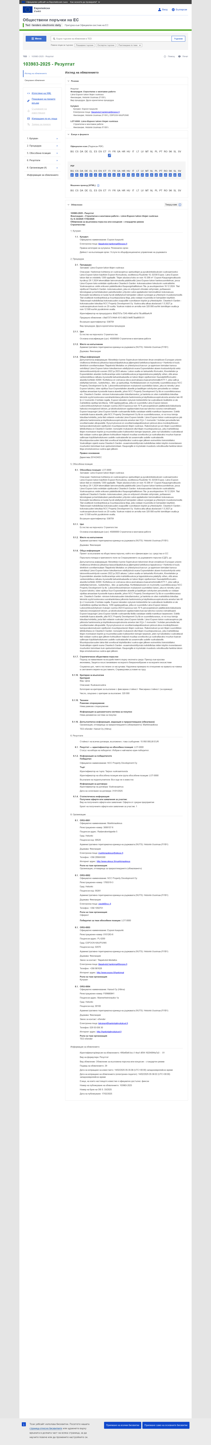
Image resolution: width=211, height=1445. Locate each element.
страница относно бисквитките (46, 1428)
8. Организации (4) (37, 167)
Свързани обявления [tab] (35, 80)
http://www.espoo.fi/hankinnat (110, 972)
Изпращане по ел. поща (44, 118)
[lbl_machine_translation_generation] (98, 185)
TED (25, 56)
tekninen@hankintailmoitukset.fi (113, 1023)
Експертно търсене (106, 45)
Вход (165, 9)
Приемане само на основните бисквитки (165, 1425)
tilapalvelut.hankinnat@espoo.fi (105, 112)
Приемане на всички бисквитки (122, 1425)
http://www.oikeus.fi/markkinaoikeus (113, 861)
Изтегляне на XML (41, 93)
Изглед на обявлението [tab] (36, 73)
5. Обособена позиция (39, 153)
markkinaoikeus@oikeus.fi (110, 853)
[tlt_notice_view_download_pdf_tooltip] (72, 175)
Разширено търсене (84, 45)
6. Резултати (33, 160)
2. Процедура (34, 146)
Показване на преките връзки (43, 101)
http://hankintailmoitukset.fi (109, 1031)
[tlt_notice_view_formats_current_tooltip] (179, 204)
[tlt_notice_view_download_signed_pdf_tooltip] (109, 155)
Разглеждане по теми (128, 45)
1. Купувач (32, 138)
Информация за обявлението (42, 175)
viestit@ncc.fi (104, 904)
